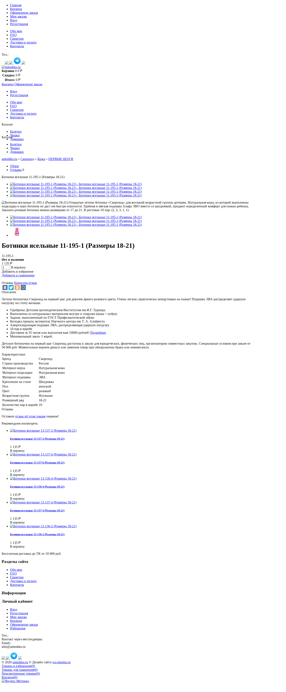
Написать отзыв (25, 283)
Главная (15, 5)
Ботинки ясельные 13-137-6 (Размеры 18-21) (37, 462)
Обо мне (16, 31)
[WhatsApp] (7, 63)
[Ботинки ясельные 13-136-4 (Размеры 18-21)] (43, 478)
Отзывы (16, 170)
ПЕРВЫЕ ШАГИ (60, 159)
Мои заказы (18, 16)
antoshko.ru (9, 159)
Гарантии (17, 38)
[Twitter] (11, 287)
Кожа (41, 159)
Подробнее (98, 332)
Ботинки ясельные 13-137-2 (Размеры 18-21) (37, 438)
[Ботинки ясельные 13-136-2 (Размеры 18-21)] (43, 526)
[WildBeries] (23, 63)
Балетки (16, 131)
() (18, 666)
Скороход (27, 159)
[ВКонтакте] (5, 287)
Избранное (18, 628)
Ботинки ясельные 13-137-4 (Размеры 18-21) (37, 510)
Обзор (14, 166)
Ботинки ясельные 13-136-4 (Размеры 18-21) (37, 486)
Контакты (17, 46)
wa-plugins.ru (61, 662)
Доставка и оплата (23, 42)
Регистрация (19, 24)
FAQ (13, 35)
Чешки (15, 135)
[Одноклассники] (17, 287)
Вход (13, 20)
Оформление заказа (24, 12)
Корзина (16, 9)
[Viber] (11, 63)
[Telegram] (17, 63)
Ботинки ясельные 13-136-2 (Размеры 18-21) (37, 534)
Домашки (17, 139)
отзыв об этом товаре (30, 416)
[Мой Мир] (23, 287)
